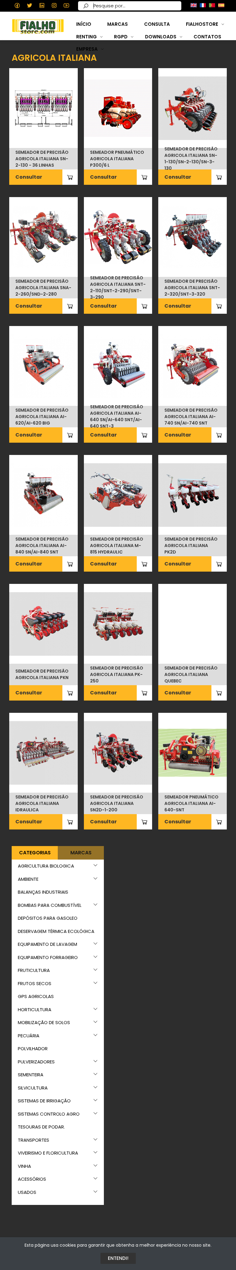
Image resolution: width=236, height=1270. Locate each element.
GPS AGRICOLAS (36, 996)
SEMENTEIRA (30, 1074)
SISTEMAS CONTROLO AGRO (49, 1114)
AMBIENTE (28, 879)
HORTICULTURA (34, 1009)
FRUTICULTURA (34, 970)
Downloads (160, 36)
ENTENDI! (118, 1258)
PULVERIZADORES (36, 1061)
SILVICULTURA (33, 1088)
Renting (86, 36)
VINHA (24, 1166)
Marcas (117, 24)
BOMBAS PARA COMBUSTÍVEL (49, 905)
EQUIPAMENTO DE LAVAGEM (47, 944)
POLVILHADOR (33, 1048)
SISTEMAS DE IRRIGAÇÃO (44, 1100)
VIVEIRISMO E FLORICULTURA (48, 1153)
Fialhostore (202, 24)
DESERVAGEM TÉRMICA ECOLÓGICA (56, 931)
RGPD (121, 36)
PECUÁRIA (28, 1035)
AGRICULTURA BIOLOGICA (46, 866)
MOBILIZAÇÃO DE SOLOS (44, 1022)
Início (83, 24)
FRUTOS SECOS (34, 983)
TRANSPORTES (33, 1140)
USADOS (27, 1192)
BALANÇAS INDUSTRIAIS (43, 892)
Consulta (157, 24)
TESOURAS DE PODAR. (41, 1127)
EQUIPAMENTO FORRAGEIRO (48, 957)
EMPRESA (87, 49)
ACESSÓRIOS (32, 1179)
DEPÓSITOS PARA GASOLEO (47, 918)
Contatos (207, 36)
